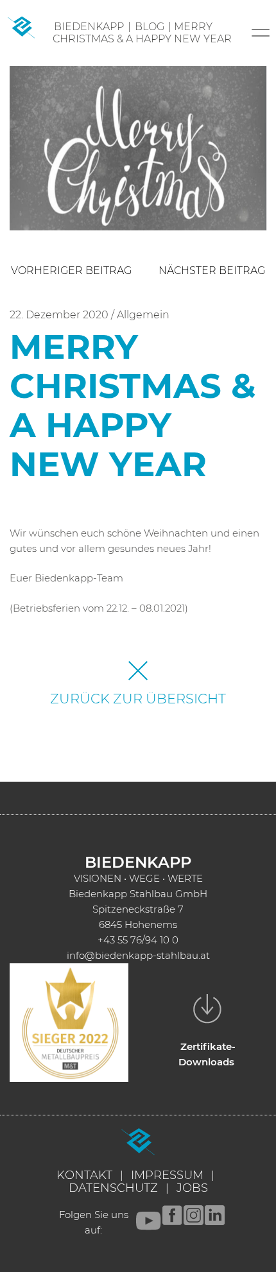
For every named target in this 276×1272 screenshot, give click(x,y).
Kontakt (84, 1175)
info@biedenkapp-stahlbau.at (138, 955)
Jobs (192, 1188)
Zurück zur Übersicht (138, 699)
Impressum (167, 1175)
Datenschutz (113, 1188)
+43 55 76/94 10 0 (138, 940)
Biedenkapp (89, 27)
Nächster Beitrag (212, 270)
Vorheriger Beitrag (71, 270)
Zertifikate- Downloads (207, 1054)
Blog (149, 27)
